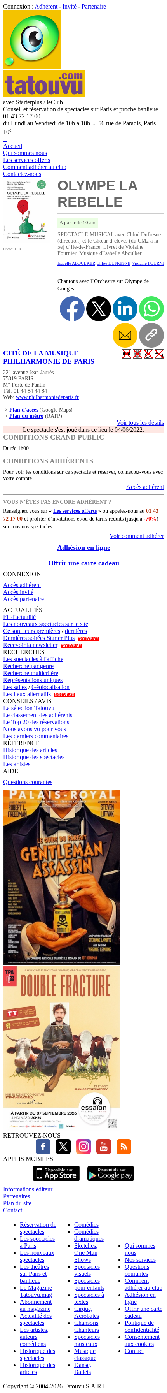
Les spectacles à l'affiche (33, 659)
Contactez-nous (22, 174)
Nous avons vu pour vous (34, 729)
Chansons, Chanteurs (87, 1326)
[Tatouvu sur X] (61, 1152)
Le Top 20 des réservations (36, 722)
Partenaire (94, 6)
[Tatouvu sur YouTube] (101, 1152)
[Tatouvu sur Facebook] (43, 1152)
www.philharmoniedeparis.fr (47, 397)
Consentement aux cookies (142, 1340)
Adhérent (46, 6)
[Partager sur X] (98, 308)
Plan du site (17, 1203)
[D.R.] (26, 241)
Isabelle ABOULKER (76, 263)
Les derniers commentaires (35, 736)
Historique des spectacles (33, 757)
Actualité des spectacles (36, 1319)
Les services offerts (26, 160)
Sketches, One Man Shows (85, 1252)
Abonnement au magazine (36, 1305)
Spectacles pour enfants (89, 1284)
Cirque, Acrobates (86, 1312)
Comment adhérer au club (34, 167)
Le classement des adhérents (37, 715)
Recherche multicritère (30, 673)
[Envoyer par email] (125, 335)
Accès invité (18, 592)
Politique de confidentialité (142, 1326)
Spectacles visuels (87, 1270)
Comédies (86, 1224)
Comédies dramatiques (89, 1235)
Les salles (15, 687)
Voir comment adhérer (137, 536)
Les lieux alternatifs (27, 694)
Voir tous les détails (140, 422)
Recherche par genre (28, 666)
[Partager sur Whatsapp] (151, 308)
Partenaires (16, 1196)
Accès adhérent (145, 487)
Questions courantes (27, 782)
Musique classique (85, 1354)
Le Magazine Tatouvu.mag (36, 1291)
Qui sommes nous (25, 153)
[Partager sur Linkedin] (125, 308)
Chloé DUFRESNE (113, 263)
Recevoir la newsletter (30, 645)
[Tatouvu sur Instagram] (81, 1152)
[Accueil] (32, 66)
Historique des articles (30, 750)
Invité (70, 6)
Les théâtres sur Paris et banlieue (34, 1273)
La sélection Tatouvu (28, 708)
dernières (76, 631)
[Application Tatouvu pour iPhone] (56, 1182)
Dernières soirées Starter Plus (39, 638)
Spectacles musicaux (87, 1340)
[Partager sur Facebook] (72, 308)
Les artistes (16, 764)
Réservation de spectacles (38, 1228)
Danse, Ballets (82, 1368)
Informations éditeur (27, 1189)
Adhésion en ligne (83, 547)
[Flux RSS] (122, 1152)
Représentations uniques (33, 680)
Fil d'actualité (19, 617)
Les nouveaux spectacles (37, 1256)
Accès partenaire (23, 599)
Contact (12, 1210)
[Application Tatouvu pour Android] (110, 1182)
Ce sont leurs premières (31, 631)
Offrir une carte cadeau (83, 563)
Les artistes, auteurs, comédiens (34, 1336)
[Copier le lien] (151, 335)
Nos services (140, 1259)
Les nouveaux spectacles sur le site (45, 624)
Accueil (12, 145)
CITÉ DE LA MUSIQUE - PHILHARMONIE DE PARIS (48, 357)
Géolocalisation (50, 687)
